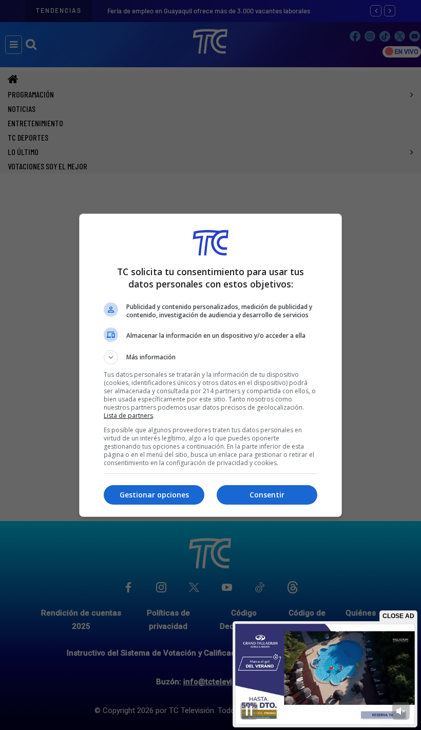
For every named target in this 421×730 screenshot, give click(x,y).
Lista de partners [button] (128, 415)
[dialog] (210, 365)
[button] (210, 357)
